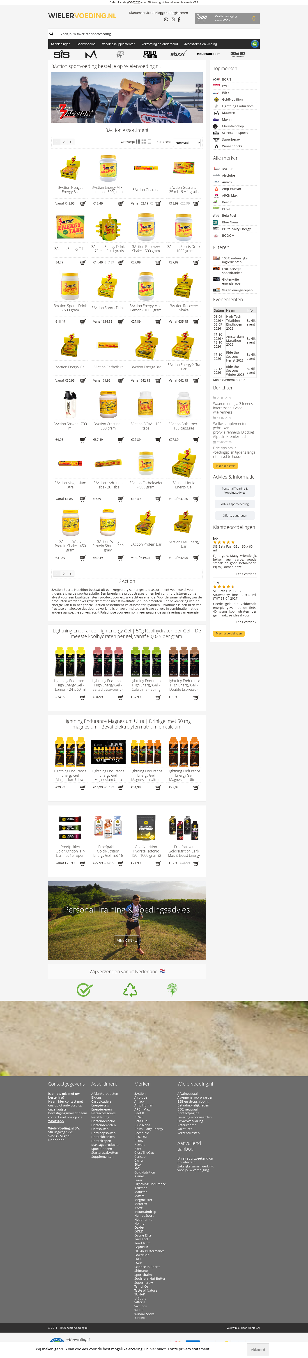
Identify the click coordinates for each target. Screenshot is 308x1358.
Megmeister (143, 1200)
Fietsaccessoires (103, 1113)
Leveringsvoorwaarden (194, 1117)
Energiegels (100, 1105)
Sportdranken (101, 1149)
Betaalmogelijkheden (193, 1105)
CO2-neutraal (187, 1109)
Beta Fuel (229, 215)
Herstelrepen (101, 1141)
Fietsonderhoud (103, 1121)
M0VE (138, 1208)
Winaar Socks (232, 146)
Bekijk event (251, 322)
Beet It (227, 202)
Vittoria (139, 1302)
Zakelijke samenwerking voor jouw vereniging (195, 1168)
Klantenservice (140, 13)
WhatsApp (56, 1121)
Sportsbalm (143, 1275)
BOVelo (139, 1145)
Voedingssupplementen (118, 44)
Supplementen (102, 1157)
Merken (142, 1084)
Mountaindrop (233, 126)
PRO (137, 1259)
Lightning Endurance (238, 106)
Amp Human (231, 189)
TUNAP (139, 1294)
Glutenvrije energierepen (232, 281)
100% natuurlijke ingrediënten (235, 260)
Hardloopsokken (103, 1133)
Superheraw (231, 139)
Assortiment (104, 1084)
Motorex (140, 1204)
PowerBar (141, 1255)
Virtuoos (140, 1306)
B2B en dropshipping (193, 1101)
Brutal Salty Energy (236, 229)
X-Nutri (139, 1318)
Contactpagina (188, 1113)
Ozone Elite (143, 1235)
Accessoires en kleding (200, 44)
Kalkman (140, 1188)
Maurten (228, 112)
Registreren (179, 13)
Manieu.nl (254, 1328)
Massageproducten (105, 1145)
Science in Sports (235, 132)
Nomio (139, 1223)
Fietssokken (100, 1129)
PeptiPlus (141, 1247)
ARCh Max (229, 195)
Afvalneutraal (187, 1094)
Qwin (138, 1263)
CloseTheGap (144, 1153)
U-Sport (140, 1298)
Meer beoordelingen (229, 633)
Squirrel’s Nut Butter (149, 1279)
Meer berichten (225, 466)
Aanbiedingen (60, 44)
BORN (226, 79)
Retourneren (187, 1125)
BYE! (225, 86)
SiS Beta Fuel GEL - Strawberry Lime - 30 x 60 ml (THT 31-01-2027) (234, 595)
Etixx (225, 92)
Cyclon (139, 1160)
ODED (138, 1231)
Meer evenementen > (229, 380)
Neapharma (143, 1220)
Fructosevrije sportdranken (232, 271)
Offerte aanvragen (235, 515)
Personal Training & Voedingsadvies (235, 490)
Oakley (139, 1227)
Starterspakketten (104, 1153)
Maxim (227, 119)
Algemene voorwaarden (195, 1097)
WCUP (138, 1310)
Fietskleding (100, 1117)
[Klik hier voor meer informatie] (85, 990)
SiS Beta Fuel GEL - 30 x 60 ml (233, 548)
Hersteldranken (103, 1137)
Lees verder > (246, 574)
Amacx (227, 182)
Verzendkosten (188, 1133)
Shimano (141, 1271)
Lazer (138, 1180)
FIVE (137, 1168)
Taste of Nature (145, 1290)
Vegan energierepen (237, 290)
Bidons (96, 1097)
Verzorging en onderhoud (160, 44)
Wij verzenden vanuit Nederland (125, 971)
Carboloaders (101, 1101)
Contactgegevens (66, 1084)
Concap (140, 1157)
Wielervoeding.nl (195, 1084)
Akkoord (258, 1349)
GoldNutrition (232, 99)
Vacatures (184, 1129)
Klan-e (139, 1176)
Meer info (127, 940)
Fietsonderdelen (103, 1125)
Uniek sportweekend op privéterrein (195, 1160)
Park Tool (141, 1239)
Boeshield (141, 1133)
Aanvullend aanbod (189, 1146)
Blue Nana (230, 222)
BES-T (226, 209)
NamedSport (144, 1216)
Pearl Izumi (142, 1243)
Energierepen (101, 1109)
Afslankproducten (104, 1094)
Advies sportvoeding (235, 504)
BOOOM (228, 235)
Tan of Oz (141, 1286)
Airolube (228, 175)
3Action (227, 168)
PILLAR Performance (149, 1251)
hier (61, 1101)
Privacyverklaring (190, 1121)
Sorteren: (164, 141)
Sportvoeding (86, 44)
